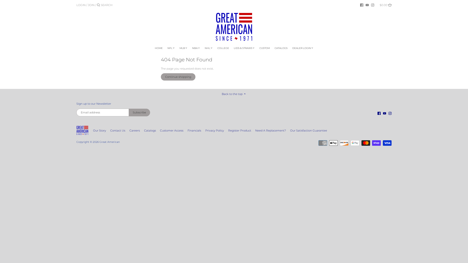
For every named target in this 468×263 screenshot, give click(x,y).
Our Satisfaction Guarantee (308, 130)
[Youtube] (367, 4)
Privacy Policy (214, 130)
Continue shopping (178, 77)
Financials (194, 130)
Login (81, 5)
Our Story (99, 130)
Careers (134, 130)
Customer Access (171, 130)
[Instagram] (372, 4)
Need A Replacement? (270, 130)
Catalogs (150, 130)
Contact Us (117, 130)
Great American (109, 141)
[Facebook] (361, 4)
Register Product (239, 130)
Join (91, 5)
